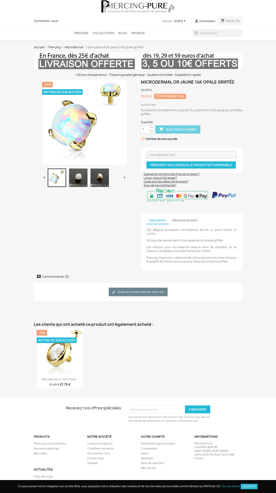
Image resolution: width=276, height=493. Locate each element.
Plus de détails (231, 486)
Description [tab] (157, 220)
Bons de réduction (153, 463)
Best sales (40, 453)
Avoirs (145, 453)
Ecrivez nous (95, 458)
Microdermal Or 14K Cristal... (60, 379)
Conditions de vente (100, 448)
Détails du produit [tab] (185, 220)
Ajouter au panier (177, 129)
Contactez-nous (46, 21)
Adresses (147, 458)
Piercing (81, 33)
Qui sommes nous (98, 453)
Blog (122, 33)
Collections (103, 33)
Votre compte (153, 437)
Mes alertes (148, 468)
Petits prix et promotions (50, 443)
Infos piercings (43, 476)
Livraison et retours (99, 443)
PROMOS (138, 33)
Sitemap (92, 463)
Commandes (149, 448)
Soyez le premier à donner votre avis (140, 292)
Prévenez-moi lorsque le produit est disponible (191, 165)
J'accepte (249, 486)
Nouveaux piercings (46, 448)
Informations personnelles (158, 443)
